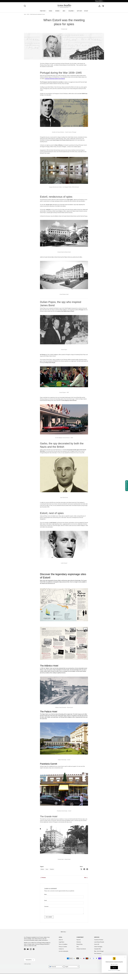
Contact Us (61, 948)
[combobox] (56, 966)
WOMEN (57, 10)
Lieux (47, 869)
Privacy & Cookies (63, 946)
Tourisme (52, 869)
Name (45, 894)
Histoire (42, 869)
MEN (64, 10)
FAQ (78, 946)
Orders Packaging (98, 946)
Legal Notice (61, 942)
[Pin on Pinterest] (87, 869)
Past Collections (97, 953)
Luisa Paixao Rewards (99, 942)
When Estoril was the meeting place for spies (37, 14)
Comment (46, 906)
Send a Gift (96, 944)
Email (45, 900)
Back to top (63, 931)
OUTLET (86, 10)
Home (25, 14)
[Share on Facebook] (84, 869)
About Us (61, 939)
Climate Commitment (81, 948)
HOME (50, 10)
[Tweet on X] (81, 869)
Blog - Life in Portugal (98, 951)
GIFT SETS (79, 10)
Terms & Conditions (63, 944)
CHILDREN (71, 10)
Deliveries (79, 942)
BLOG (28, 14)
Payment (78, 939)
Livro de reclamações (63, 951)
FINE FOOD (42, 10)
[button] (103, 6)
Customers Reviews (98, 939)
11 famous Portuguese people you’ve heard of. (55, 78)
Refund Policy (80, 944)
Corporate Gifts (97, 948)
